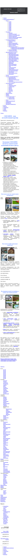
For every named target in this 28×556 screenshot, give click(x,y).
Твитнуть (2, 366)
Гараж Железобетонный (13, 55)
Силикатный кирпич (13, 50)
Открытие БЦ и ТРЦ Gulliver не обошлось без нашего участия (5, 521)
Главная (4, 18)
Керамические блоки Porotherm (17, 47)
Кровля (7, 75)
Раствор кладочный (13, 34)
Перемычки (11, 63)
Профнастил (8, 102)
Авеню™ (10, 84)
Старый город (11, 86)
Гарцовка (11, 32)
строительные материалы (12, 312)
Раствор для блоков (13, 49)
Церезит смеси (12, 98)
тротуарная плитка (8, 233)
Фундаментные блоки (13, 70)
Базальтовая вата (12, 77)
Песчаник (11, 89)
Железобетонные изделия (11, 52)
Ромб (10, 92)
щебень (4, 176)
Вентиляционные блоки (13, 54)
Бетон (7, 20)
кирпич (9, 175)
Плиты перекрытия (12, 64)
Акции (4, 109)
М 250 (10, 25)
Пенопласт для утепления (14, 79)
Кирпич (10, 87)
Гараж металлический (10, 101)
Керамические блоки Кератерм (17, 48)
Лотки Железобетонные (13, 61)
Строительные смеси (10, 96)
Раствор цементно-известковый (15, 37)
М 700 (10, 30)
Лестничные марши (13, 59)
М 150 (10, 22)
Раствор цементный (13, 36)
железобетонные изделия (8, 322)
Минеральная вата (12, 78)
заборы (4, 324)
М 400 (10, 27)
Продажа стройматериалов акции (7, 358)
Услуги (4, 105)
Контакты (5, 110)
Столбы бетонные (12, 67)
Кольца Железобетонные (14, 58)
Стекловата (11, 80)
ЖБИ (4, 326)
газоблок (14, 175)
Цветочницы (11, 71)
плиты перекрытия (14, 324)
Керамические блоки (13, 46)
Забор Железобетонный (13, 57)
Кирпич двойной (12, 45)
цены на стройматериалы (12, 359)
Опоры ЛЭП (11, 62)
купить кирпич (3, 360)
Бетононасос (8, 103)
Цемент (7, 94)
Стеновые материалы (10, 39)
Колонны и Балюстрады (11, 104)
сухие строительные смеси (10, 318)
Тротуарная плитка (10, 83)
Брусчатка (11, 90)
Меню (2, 14)
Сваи (10, 66)
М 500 (10, 29)
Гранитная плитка (12, 85)
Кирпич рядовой (12, 40)
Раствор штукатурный (13, 38)
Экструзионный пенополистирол (15, 81)
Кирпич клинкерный (13, 43)
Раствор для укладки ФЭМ (14, 35)
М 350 (10, 26)
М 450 (10, 28)
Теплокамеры (11, 68)
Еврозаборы (11, 74)
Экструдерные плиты (13, 72)
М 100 (10, 21)
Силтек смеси (11, 97)
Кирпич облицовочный (13, 44)
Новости (5, 106)
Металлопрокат (9, 93)
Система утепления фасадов (11, 76)
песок (8, 176)
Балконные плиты (12, 53)
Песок (7, 99)
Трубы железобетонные (13, 69)
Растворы (8, 31)
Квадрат (10, 88)
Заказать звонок (14, 12)
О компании (5, 107)
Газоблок (10, 41)
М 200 (10, 23)
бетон (6, 218)
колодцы (10, 325)
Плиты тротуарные (12, 65)
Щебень (7, 95)
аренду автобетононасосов (9, 332)
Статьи (4, 108)
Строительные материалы (8, 19)
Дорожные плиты (12, 56)
